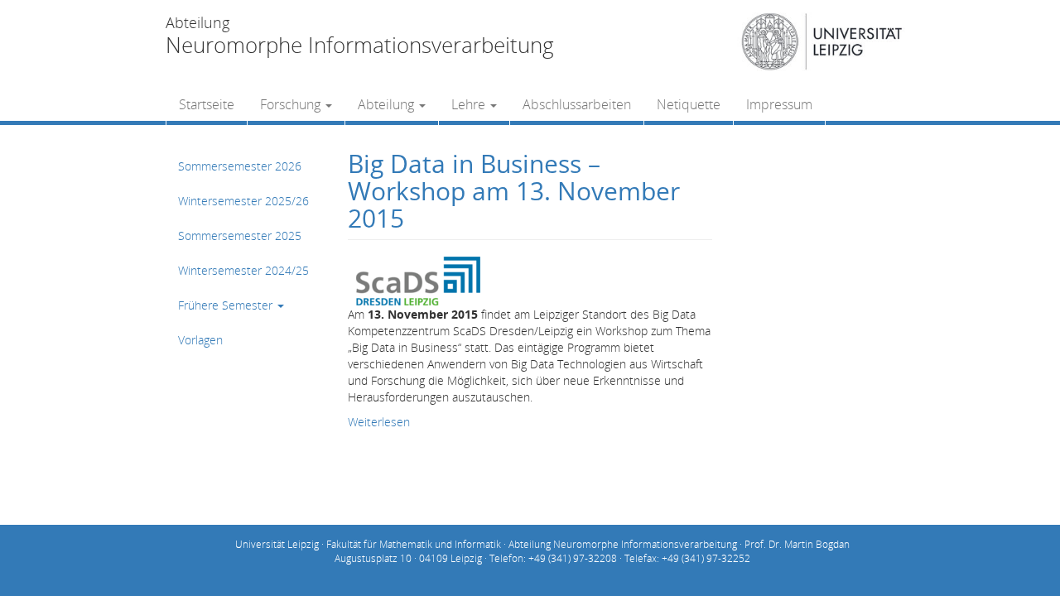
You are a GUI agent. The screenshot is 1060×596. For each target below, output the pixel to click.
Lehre (470, 104)
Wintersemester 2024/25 (243, 270)
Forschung (292, 104)
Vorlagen (200, 340)
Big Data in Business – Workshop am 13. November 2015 (514, 191)
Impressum (779, 104)
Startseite (206, 104)
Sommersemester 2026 (239, 166)
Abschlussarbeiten (577, 104)
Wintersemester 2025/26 (243, 201)
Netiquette (688, 104)
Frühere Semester (227, 305)
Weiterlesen (379, 422)
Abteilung (387, 104)
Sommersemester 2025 (239, 235)
